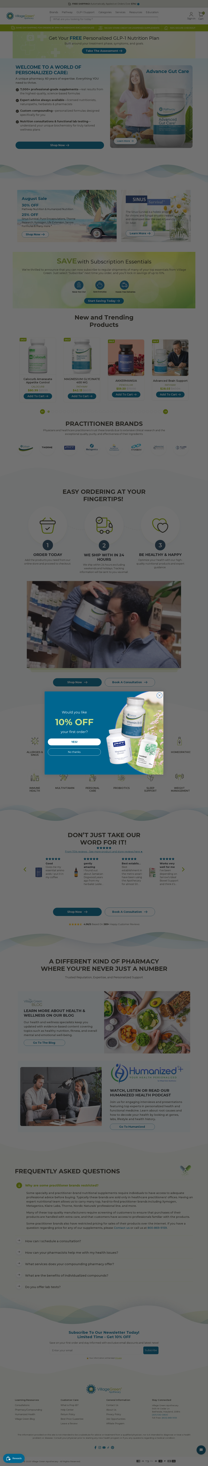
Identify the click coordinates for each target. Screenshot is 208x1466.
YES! (74, 742)
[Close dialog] (159, 695)
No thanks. (74, 752)
